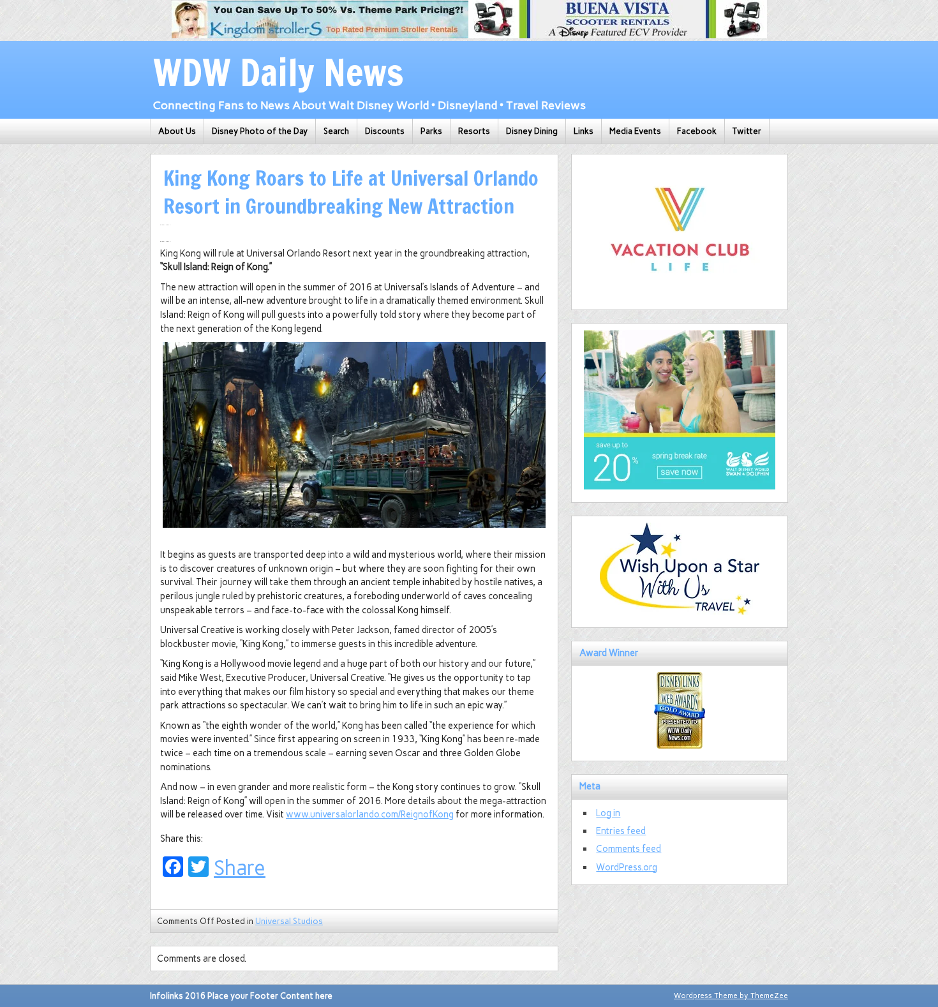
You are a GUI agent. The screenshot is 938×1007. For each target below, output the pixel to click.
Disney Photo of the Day (260, 131)
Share (239, 868)
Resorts (474, 131)
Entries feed (621, 831)
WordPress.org (626, 867)
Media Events (635, 131)
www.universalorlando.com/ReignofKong (370, 814)
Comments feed (628, 848)
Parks (431, 131)
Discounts (385, 131)
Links (583, 131)
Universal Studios (289, 921)
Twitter (747, 131)
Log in (608, 813)
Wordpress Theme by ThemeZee (731, 995)
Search (336, 131)
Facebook (697, 131)
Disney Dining (532, 131)
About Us (177, 131)
